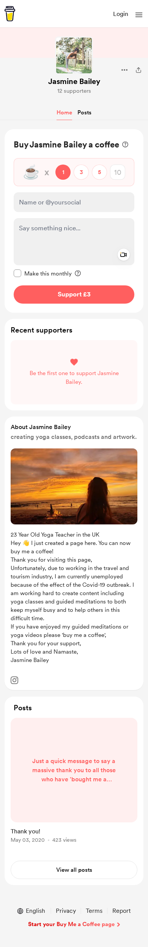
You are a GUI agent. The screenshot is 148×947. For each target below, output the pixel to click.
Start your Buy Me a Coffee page (71, 924)
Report (121, 910)
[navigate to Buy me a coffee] (10, 13)
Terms (94, 910)
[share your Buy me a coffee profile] (138, 70)
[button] (138, 14)
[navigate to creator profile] (74, 55)
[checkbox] (43, 273)
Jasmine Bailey (74, 81)
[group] (74, 785)
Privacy (66, 910)
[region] (74, 221)
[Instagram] (14, 680)
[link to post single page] (74, 782)
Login (120, 13)
